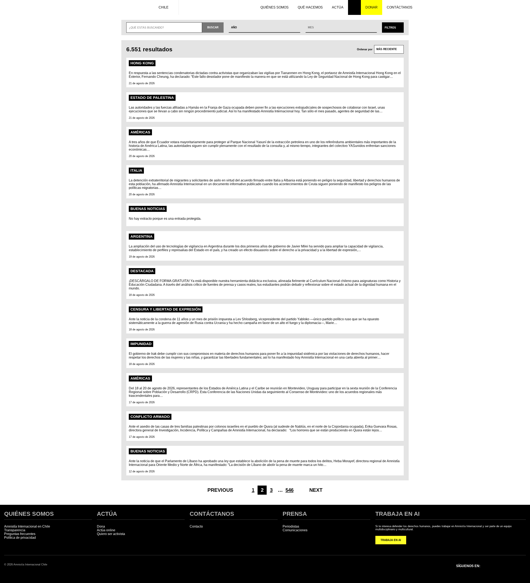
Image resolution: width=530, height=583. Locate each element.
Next (316, 490)
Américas (140, 132)
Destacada (142, 271)
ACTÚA (107, 514)
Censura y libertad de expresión (165, 309)
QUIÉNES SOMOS (29, 514)
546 (289, 490)
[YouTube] (522, 565)
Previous (220, 490)
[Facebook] (489, 565)
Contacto (196, 526)
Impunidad (141, 344)
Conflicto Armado (150, 417)
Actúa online (106, 530)
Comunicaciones (295, 530)
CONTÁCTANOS (212, 514)
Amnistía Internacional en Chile (27, 526)
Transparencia (14, 530)
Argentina (141, 236)
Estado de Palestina (152, 98)
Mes (311, 27)
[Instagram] (500, 565)
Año (234, 27)
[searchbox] (164, 27)
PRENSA (295, 514)
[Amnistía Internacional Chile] (130, 7)
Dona (101, 526)
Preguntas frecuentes (19, 534)
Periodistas (291, 526)
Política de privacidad (20, 537)
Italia (136, 170)
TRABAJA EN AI (391, 540)
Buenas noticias (147, 209)
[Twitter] (511, 565)
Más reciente (386, 49)
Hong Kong (142, 63)
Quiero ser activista (111, 534)
